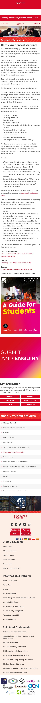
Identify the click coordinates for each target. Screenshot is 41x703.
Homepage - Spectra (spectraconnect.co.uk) (16, 263)
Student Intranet (9, 551)
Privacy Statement (10, 642)
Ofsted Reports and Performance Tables (19, 598)
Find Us (30, 397)
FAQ (15, 534)
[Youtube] (24, 524)
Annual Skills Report (11, 602)
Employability (8, 442)
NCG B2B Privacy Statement (14, 647)
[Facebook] (12, 524)
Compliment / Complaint (13, 611)
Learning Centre (9, 437)
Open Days (10, 397)
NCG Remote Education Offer (15, 672)
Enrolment (10, 401)
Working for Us (9, 559)
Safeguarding (8, 457)
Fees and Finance (10, 580)
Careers (6, 432)
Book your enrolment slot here (25, 12)
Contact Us (30, 405)
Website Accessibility (11, 615)
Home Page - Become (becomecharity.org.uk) (16, 269)
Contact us (7, 481)
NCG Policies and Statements (14, 632)
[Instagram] (29, 524)
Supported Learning (10, 486)
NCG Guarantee (9, 593)
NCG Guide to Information (13, 606)
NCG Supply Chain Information (15, 651)
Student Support (9, 423)
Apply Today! (20, 3)
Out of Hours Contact (11, 568)
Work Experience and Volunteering (16, 447)
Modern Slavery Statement (13, 664)
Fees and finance (9, 471)
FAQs (10, 405)
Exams (5, 589)
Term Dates (7, 585)
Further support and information (15, 462)
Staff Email (7, 546)
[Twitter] (20, 524)
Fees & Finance (30, 401)
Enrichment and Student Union (15, 428)
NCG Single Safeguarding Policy (16, 655)
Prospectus (7, 564)
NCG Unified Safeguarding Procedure (18, 660)
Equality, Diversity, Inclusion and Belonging (19, 466)
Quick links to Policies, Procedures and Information (18, 637)
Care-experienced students (13, 452)
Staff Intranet (8, 555)
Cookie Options (9, 619)
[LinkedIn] (16, 524)
